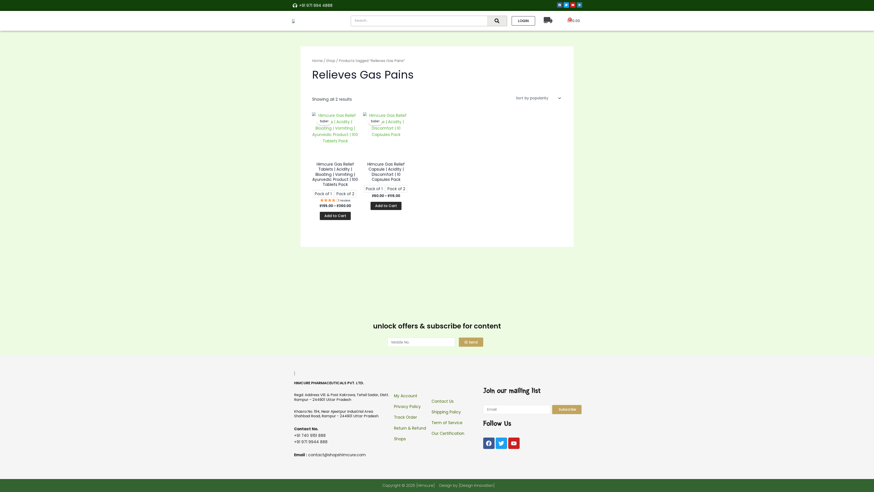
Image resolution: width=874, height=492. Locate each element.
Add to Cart (335, 215)
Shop (330, 60)
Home (317, 60)
